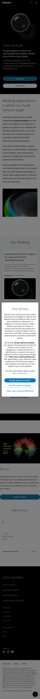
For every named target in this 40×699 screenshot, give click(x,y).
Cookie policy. (21, 373)
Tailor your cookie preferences (20, 391)
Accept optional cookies (20, 380)
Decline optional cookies (20, 385)
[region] (20, 349)
